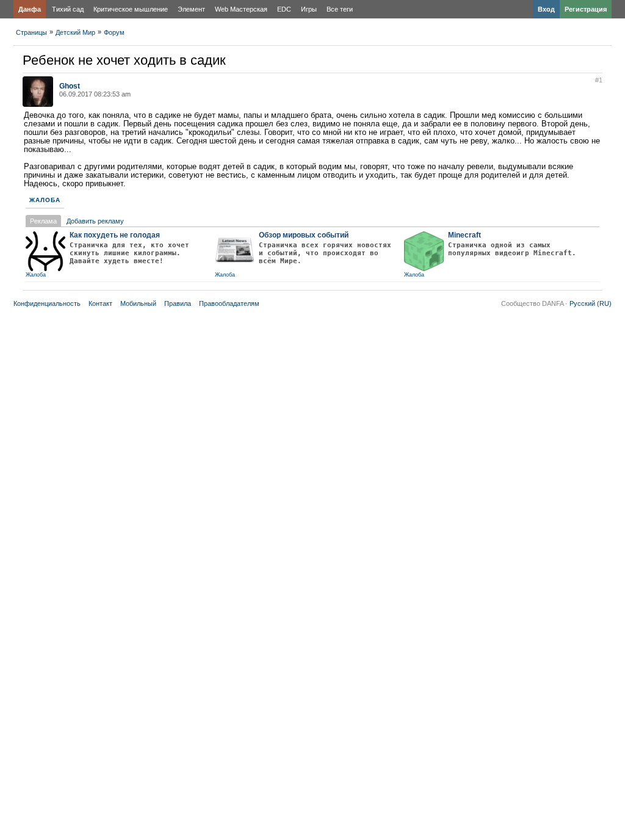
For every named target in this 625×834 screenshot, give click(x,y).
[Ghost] (38, 104)
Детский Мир (75, 32)
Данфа (29, 9)
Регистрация (586, 9)
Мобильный (138, 303)
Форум (114, 32)
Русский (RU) (590, 303)
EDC (284, 9)
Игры (309, 9)
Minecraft (464, 235)
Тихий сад (68, 9)
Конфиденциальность (47, 303)
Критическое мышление (130, 9)
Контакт (100, 303)
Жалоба (44, 200)
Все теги (340, 9)
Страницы (31, 32)
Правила (177, 303)
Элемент (191, 9)
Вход (546, 9)
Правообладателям (229, 303)
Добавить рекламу (95, 221)
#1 (598, 80)
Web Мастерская (241, 9)
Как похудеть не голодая (115, 235)
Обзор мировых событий (304, 235)
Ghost (69, 86)
